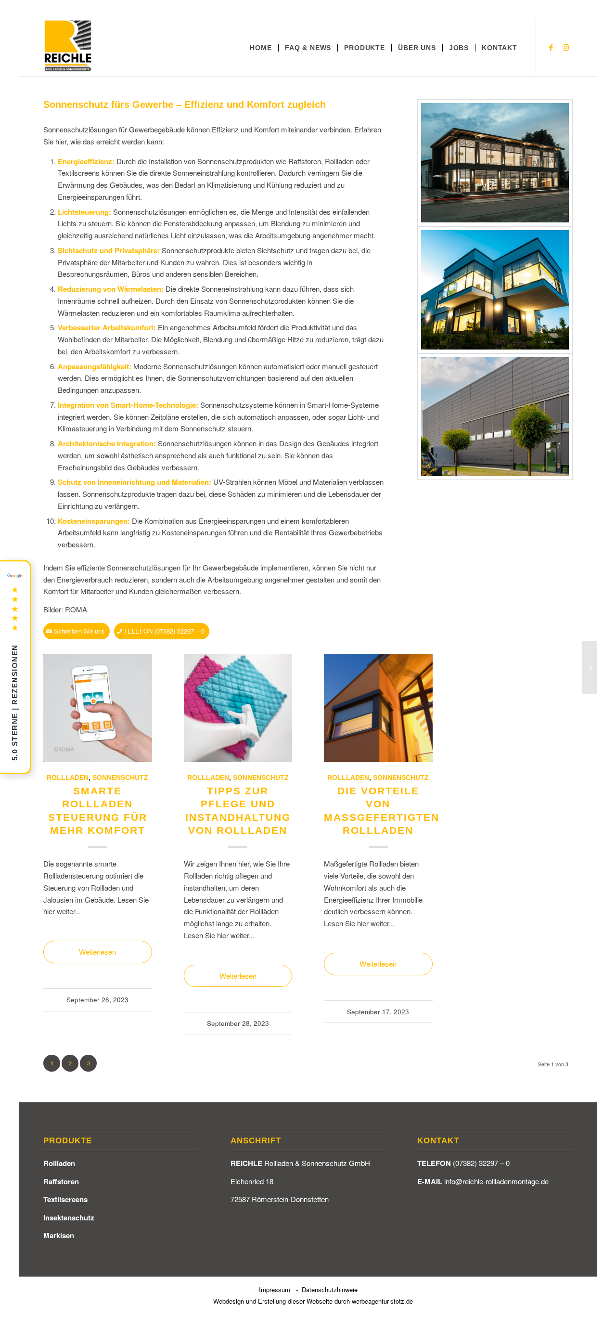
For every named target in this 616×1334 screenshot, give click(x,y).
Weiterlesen (97, 951)
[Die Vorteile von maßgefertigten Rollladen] (378, 708)
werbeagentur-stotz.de (382, 1301)
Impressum (274, 1289)
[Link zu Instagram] (565, 47)
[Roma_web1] (495, 416)
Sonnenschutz (120, 777)
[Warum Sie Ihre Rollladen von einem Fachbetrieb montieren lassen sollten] (589, 667)
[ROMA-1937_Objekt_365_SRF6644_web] (495, 289)
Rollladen (68, 777)
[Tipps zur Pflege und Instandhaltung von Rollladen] (238, 708)
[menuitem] (261, 47)
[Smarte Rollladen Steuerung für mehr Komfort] (97, 708)
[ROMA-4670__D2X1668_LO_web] (495, 162)
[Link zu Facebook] (551, 47)
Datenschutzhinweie (330, 1289)
